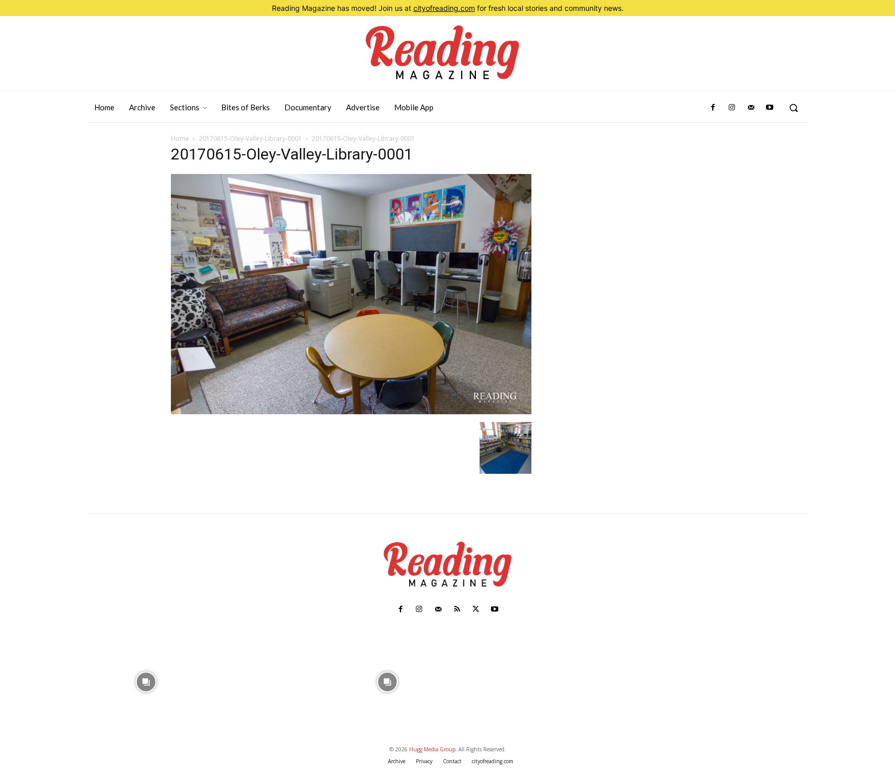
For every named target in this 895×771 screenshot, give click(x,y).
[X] (475, 609)
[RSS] (456, 609)
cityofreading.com (444, 8)
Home (180, 138)
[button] (793, 107)
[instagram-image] (146, 680)
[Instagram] (732, 107)
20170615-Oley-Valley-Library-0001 (250, 138)
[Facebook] (713, 107)
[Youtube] (769, 107)
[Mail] (750, 107)
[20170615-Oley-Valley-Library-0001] (351, 411)
